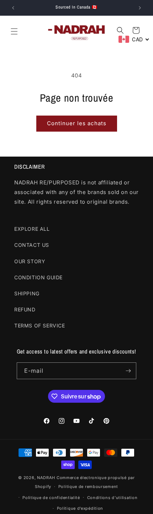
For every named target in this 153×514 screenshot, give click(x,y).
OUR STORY (29, 261)
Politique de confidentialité (51, 497)
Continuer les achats (76, 123)
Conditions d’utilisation (112, 497)
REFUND (25, 309)
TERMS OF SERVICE (39, 325)
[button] (14, 31)
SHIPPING (26, 293)
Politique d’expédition (80, 508)
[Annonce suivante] (140, 8)
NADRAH (46, 477)
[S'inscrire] (128, 370)
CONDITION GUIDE (38, 277)
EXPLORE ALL (32, 229)
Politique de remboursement (88, 486)
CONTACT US (31, 245)
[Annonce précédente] (13, 8)
